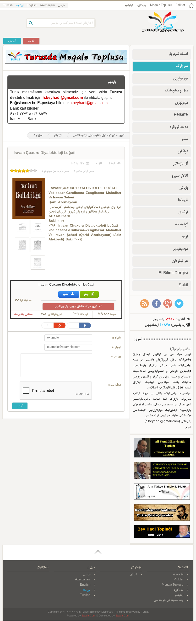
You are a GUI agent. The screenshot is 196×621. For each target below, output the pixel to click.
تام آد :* (116, 338)
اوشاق (183, 212)
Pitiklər (180, 5)
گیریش (12, 40)
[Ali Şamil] (162, 449)
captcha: (114, 385)
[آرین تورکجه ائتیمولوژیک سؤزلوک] (162, 492)
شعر (184, 139)
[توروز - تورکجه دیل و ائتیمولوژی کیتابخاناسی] (157, 22)
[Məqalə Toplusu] (66, 63)
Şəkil (183, 285)
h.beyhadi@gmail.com (63, 98)
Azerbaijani (47, 5)
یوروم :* (116, 356)
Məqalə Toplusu (161, 5)
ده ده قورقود (179, 127)
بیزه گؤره (141, 5)
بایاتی (183, 188)
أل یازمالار (180, 164)
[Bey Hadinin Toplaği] (162, 532)
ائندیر (66, 294)
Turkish (8, 5)
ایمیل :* (116, 347)
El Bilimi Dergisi (173, 273)
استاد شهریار (178, 54)
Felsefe (181, 115)
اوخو (87, 294)
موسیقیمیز (180, 249)
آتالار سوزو (180, 176)
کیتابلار (58, 135)
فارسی (61, 5)
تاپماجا (183, 200)
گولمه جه (181, 225)
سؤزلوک (37, 135)
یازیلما (31, 40)
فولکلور (183, 151)
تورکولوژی (180, 78)
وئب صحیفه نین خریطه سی (168, 600)
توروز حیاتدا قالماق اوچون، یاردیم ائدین (76, 306)
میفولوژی (181, 103)
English (32, 5)
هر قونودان (180, 261)
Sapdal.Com (88, 616)
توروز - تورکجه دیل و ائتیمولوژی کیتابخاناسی (98, 135)
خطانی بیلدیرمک (23, 314)
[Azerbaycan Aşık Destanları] (162, 471)
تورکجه (19, 5)
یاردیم (112, 82)
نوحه (184, 237)
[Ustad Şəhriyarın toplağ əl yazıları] (162, 513)
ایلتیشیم (129, 5)
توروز (138, 339)
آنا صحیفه (178, 574)
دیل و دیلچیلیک (176, 91)
